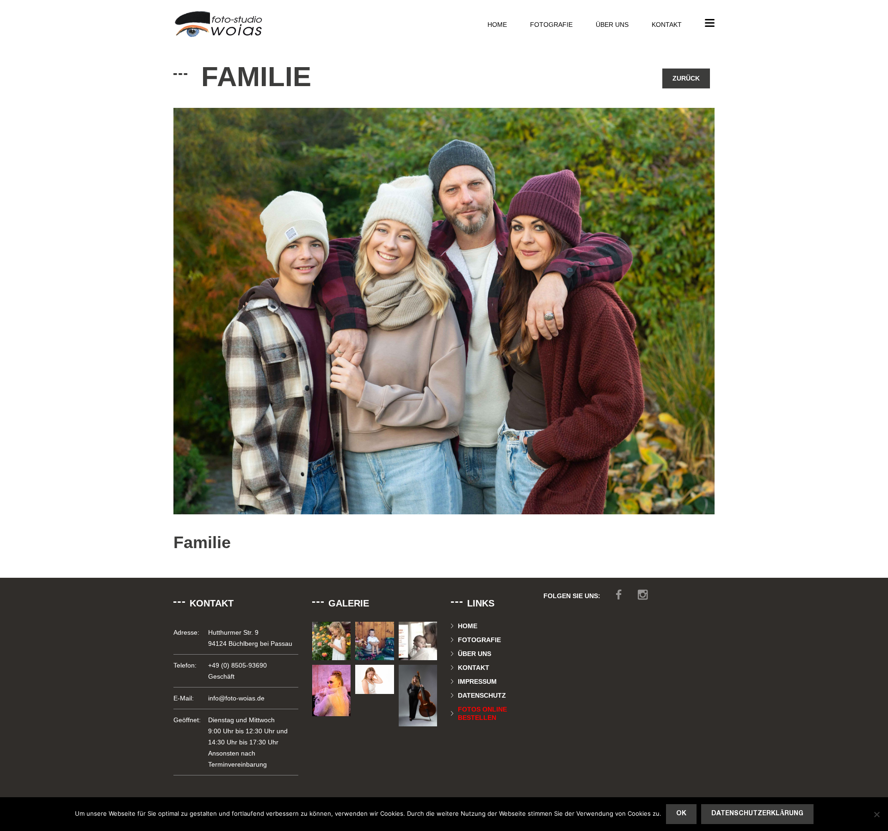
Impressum (477, 681)
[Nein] (876, 814)
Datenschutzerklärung (757, 814)
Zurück (686, 78)
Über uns (612, 24)
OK (681, 814)
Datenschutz (482, 695)
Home (497, 24)
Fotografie (551, 24)
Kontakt (667, 24)
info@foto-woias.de (236, 698)
